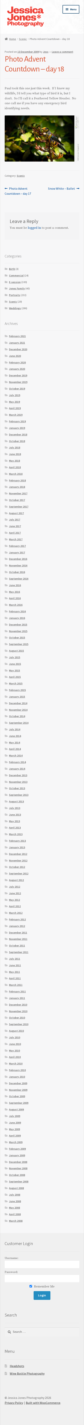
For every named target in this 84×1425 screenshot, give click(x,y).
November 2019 (18, 382)
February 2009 (17, 1148)
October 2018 (17, 441)
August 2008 (16, 1188)
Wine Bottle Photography (27, 1373)
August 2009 (16, 1109)
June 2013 (15, 814)
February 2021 (17, 336)
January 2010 (17, 1076)
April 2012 (15, 906)
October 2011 (17, 945)
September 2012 (18, 873)
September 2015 (18, 644)
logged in (34, 228)
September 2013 (18, 795)
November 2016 (18, 565)
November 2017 (18, 493)
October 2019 (17, 388)
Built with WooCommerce (43, 1403)
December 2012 (18, 854)
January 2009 (17, 1155)
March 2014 (15, 755)
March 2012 (15, 913)
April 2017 (15, 532)
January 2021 (17, 342)
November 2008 (18, 1168)
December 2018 (18, 434)
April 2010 (15, 1057)
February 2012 (17, 919)
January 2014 (17, 768)
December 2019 (18, 375)
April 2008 (15, 1214)
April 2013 (15, 827)
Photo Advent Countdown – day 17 (18, 190)
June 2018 (15, 454)
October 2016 (17, 572)
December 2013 (18, 775)
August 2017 (16, 513)
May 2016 (14, 592)
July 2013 (14, 808)
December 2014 (18, 703)
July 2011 (14, 958)
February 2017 (17, 546)
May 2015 (14, 670)
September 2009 (18, 1103)
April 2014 (15, 749)
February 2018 (17, 480)
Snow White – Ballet (61, 188)
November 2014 (18, 710)
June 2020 (15, 356)
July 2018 (14, 447)
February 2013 (17, 840)
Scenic (23, 39)
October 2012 (17, 867)
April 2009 (15, 1135)
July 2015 (14, 657)
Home (12, 39)
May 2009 (14, 1129)
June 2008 (15, 1201)
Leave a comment (62, 51)
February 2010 (17, 1070)
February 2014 (17, 762)
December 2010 (18, 1004)
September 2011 (18, 952)
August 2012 (16, 880)
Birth (12, 269)
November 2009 (18, 1090)
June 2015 (15, 664)
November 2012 (18, 860)
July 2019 (14, 395)
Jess (45, 51)
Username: (11, 1258)
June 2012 (15, 893)
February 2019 (17, 421)
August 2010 (16, 1031)
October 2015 (17, 637)
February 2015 (17, 690)
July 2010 (14, 1037)
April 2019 (15, 408)
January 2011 (17, 998)
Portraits (14, 295)
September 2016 (18, 578)
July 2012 (14, 886)
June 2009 (15, 1122)
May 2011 (14, 972)
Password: (11, 1272)
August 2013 (16, 801)
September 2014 (18, 723)
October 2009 (17, 1096)
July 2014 (14, 729)
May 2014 (14, 742)
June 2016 (15, 585)
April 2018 (15, 467)
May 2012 (14, 900)
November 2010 (18, 1011)
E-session (15, 282)
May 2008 (14, 1207)
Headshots (17, 1366)
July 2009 (14, 1116)
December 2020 (18, 349)
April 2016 (15, 598)
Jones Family (17, 288)
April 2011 (15, 978)
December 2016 (18, 559)
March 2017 (15, 539)
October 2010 (17, 1017)
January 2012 (17, 926)
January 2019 (17, 428)
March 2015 (15, 683)
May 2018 (14, 460)
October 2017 (17, 500)
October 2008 (17, 1175)
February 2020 (17, 362)
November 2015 (18, 631)
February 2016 (17, 611)
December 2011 (18, 932)
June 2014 (15, 736)
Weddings (15, 308)
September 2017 (18, 506)
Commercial (16, 275)
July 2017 (14, 519)
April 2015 (15, 677)
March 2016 (15, 605)
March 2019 (15, 414)
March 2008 (15, 1221)
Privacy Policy (14, 1403)
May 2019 (14, 402)
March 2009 (15, 1142)
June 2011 (15, 965)
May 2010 (14, 1050)
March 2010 (15, 1063)
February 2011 (17, 991)
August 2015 (16, 650)
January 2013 (17, 847)
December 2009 (18, 1083)
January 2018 (17, 487)
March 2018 (15, 474)
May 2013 (14, 821)
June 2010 (15, 1044)
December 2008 (18, 1162)
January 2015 (17, 696)
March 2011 (15, 985)
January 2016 (17, 618)
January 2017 (17, 552)
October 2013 (17, 788)
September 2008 (18, 1181)
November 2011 (18, 939)
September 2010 (18, 1024)
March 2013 (15, 834)
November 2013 (18, 782)
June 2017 (15, 526)
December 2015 (18, 624)
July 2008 (14, 1194)
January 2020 (17, 369)
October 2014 (17, 716)
